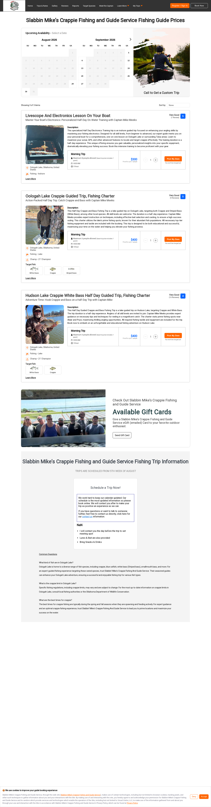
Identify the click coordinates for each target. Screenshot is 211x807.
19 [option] (129, 68)
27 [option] (82, 84)
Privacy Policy (132, 803)
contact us (87, 516)
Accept (204, 797)
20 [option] (82, 76)
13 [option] (82, 68)
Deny (194, 797)
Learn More (31, 179)
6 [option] (82, 61)
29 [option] (73, 84)
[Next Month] (130, 39)
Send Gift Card (122, 435)
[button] (123, 6)
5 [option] (128, 53)
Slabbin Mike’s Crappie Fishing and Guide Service (80, 795)
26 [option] (129, 76)
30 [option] (26, 92)
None (171, 105)
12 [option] (129, 61)
